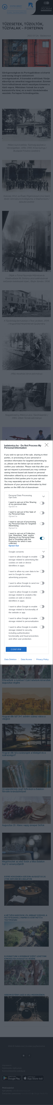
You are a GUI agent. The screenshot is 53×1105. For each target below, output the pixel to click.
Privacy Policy (42, 659)
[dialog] (26, 552)
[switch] (42, 503)
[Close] (47, 445)
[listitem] (26, 496)
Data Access (26, 659)
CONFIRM (16, 649)
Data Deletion (10, 659)
